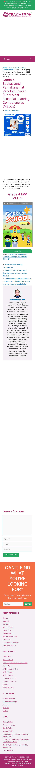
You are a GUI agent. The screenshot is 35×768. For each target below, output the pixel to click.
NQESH (5, 705)
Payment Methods (9, 681)
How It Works (7, 666)
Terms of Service (9, 725)
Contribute (6, 639)
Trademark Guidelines (11, 643)
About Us (6, 621)
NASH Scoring (8, 675)
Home (5, 67)
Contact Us (7, 630)
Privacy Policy (8, 722)
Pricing (5, 684)
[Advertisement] (17, 38)
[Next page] (7, 203)
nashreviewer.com (17, 8)
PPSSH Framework (9, 678)
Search (5, 618)
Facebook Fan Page (10, 702)
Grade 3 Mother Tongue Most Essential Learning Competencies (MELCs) (15, 273)
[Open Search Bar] (30, 59)
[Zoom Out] (17, 203)
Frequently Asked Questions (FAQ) (15, 663)
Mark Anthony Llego (17, 299)
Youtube (6, 708)
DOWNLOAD (17, 251)
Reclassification (8, 687)
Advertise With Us (9, 646)
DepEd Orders (8, 660)
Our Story (6, 624)
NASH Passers (8, 672)
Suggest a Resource (10, 636)
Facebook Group (9, 698)
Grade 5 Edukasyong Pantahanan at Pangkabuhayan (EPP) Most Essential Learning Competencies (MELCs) (17, 281)
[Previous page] (4, 203)
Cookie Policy (7, 728)
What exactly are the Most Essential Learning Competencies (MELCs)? (15, 256)
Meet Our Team (8, 627)
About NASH (7, 657)
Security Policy (8, 731)
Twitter (5, 711)
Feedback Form (8, 633)
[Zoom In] (20, 203)
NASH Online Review (10, 669)
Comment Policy (8, 750)
